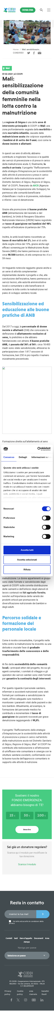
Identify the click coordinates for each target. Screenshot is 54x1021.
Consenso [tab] (8, 457)
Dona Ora (27, 10)
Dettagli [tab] (23, 457)
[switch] (46, 518)
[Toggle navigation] (48, 10)
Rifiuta (27, 569)
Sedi (16, 938)
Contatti (9, 938)
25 (12, 815)
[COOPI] (9, 10)
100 (41, 815)
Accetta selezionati (27, 559)
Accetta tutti (27, 550)
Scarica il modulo (27, 864)
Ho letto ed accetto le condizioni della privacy (26, 922)
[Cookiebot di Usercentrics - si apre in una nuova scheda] (38, 449)
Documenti (38, 938)
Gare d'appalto (26, 938)
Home (16, 49)
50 (27, 815)
